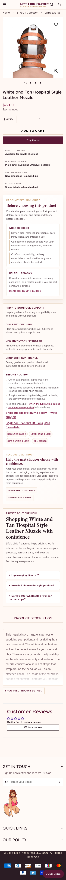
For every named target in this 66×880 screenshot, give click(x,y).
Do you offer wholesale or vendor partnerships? (30, 597)
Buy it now (33, 140)
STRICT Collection (27, 12)
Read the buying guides (25, 291)
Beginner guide (16, 434)
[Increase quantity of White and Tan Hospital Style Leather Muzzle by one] (59, 119)
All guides (40, 441)
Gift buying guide (18, 441)
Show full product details (23, 691)
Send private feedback (21, 490)
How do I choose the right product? (32, 585)
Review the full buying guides (44, 404)
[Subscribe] (59, 782)
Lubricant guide (41, 434)
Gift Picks (36, 423)
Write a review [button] (33, 727)
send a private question (21, 407)
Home (6, 12)
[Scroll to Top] (59, 861)
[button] (59, 5)
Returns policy (37, 412)
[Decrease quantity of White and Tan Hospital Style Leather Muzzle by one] (21, 119)
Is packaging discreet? (25, 575)
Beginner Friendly (18, 423)
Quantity (8, 119)
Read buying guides (20, 498)
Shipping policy (16, 412)
